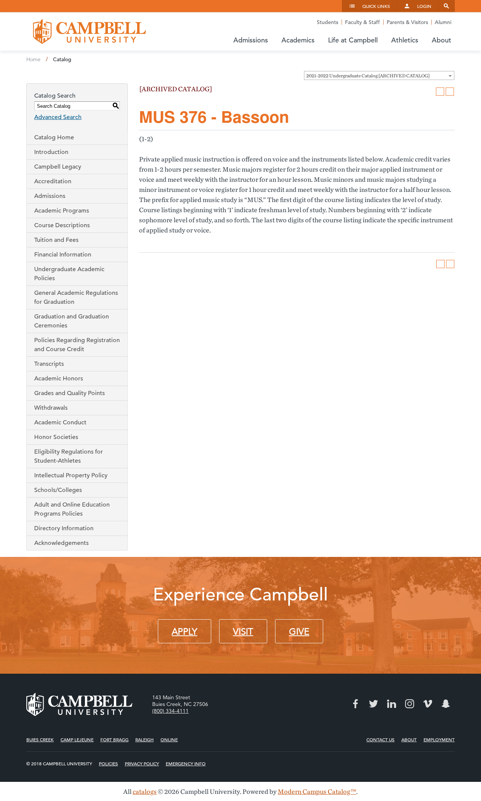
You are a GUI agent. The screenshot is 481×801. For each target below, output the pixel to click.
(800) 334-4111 (170, 710)
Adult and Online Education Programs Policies (72, 509)
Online (169, 739)
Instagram (410, 704)
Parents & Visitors (407, 22)
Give (299, 631)
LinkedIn (392, 704)
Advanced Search (58, 117)
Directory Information (64, 528)
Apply (184, 631)
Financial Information (62, 254)
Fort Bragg (114, 739)
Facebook (355, 704)
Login (424, 6)
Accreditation (52, 181)
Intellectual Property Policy (70, 475)
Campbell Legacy (57, 166)
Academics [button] (298, 40)
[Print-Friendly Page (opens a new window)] (440, 91)
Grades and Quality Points (69, 393)
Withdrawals (51, 408)
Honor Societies (56, 437)
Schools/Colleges (58, 490)
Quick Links (376, 6)
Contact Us (380, 739)
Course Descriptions (62, 225)
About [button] (441, 40)
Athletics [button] (404, 40)
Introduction (51, 152)
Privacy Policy (142, 763)
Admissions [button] (250, 40)
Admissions (49, 196)
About (409, 739)
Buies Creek (40, 739)
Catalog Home (54, 137)
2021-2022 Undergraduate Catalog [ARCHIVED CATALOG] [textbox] (368, 75)
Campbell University (89, 31)
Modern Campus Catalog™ (317, 791)
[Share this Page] (430, 91)
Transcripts (49, 364)
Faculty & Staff (362, 22)
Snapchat (446, 704)
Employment (439, 739)
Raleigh (144, 739)
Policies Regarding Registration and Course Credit (77, 344)
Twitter (374, 704)
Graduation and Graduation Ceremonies (71, 321)
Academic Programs (61, 210)
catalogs (145, 791)
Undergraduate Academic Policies (69, 273)
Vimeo (428, 704)
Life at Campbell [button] (353, 40)
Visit (243, 631)
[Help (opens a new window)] (450, 91)
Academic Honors (58, 378)
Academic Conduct (60, 422)
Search (446, 6)
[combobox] (379, 75)
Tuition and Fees (56, 240)
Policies (108, 763)
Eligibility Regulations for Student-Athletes (68, 456)
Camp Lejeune (77, 739)
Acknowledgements (61, 543)
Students (327, 22)
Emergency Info (186, 763)
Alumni (443, 22)
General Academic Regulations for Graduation (76, 297)
